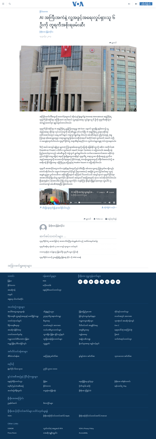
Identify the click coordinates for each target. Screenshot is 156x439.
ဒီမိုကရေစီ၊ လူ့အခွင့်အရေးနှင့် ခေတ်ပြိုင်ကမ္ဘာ (23, 316)
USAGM (10, 428)
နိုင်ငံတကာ (44, 12)
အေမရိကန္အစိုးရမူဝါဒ (50, 433)
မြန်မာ (10, 281)
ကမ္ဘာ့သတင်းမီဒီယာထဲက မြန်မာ (18, 339)
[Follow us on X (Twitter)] (85, 282)
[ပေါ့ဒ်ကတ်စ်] (112, 282)
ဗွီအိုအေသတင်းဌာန (80, 195)
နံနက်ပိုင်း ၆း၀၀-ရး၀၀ (15, 369)
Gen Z (117, 325)
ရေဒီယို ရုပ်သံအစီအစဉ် (16, 386)
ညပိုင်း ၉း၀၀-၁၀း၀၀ (50, 369)
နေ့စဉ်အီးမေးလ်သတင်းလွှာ (52, 290)
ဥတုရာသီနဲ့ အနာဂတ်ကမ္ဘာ (52, 316)
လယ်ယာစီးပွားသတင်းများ (52, 330)
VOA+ (10, 416)
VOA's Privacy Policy (86, 428)
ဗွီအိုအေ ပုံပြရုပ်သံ (85, 390)
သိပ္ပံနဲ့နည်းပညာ (48, 312)
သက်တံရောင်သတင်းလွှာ (123, 339)
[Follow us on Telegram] (102, 282)
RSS (44, 281)
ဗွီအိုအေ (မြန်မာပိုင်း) (46, 32)
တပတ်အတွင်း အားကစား (52, 325)
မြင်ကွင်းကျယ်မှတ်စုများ (87, 316)
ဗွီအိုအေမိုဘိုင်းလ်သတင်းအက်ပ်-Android (93, 416)
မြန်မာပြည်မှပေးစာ (85, 312)
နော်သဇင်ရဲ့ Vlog (120, 386)
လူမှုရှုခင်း (46, 343)
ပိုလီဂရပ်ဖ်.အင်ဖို (84, 386)
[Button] (112, 42)
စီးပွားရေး (46, 321)
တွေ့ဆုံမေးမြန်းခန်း (49, 390)
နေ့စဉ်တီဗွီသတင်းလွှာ (15, 381)
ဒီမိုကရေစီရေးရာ (13, 325)
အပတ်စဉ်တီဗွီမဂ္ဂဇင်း (15, 390)
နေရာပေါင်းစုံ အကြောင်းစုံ (123, 330)
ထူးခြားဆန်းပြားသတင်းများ (52, 339)
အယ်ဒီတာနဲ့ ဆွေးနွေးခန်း (16, 312)
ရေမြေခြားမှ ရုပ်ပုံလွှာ (86, 381)
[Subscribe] (118, 282)
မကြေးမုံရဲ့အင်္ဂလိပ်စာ (50, 356)
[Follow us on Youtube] (91, 282)
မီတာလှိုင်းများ (48, 403)
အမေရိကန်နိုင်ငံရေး (14, 330)
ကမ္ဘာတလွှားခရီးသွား (86, 321)
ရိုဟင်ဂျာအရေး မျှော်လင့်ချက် (89, 343)
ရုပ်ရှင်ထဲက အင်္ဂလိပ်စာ (87, 356)
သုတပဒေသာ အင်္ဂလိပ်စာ (123, 356)
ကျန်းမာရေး (83, 334)
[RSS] (107, 282)
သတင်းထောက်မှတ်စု (15, 334)
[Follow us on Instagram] (96, 282)
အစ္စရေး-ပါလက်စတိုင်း (15, 299)
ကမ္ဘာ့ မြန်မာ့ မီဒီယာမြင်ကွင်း (17, 343)
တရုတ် (10, 294)
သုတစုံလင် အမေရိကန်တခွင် (124, 321)
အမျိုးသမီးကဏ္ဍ (84, 339)
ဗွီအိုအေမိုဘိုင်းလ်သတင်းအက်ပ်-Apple (56, 416)
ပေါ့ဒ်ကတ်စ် (47, 285)
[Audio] (129, 4)
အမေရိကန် (11, 290)
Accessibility (83, 433)
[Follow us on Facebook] (80, 282)
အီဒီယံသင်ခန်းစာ (13, 356)
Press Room (12, 433)
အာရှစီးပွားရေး (84, 330)
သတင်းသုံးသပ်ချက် (14, 321)
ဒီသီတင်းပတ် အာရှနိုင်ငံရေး (88, 325)
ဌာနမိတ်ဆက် (12, 403)
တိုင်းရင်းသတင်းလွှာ (121, 312)
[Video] (136, 4)
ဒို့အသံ (117, 334)
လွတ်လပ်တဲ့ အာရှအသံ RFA (53, 428)
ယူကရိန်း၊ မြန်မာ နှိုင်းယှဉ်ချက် (53, 334)
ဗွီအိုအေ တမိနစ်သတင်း (123, 381)
